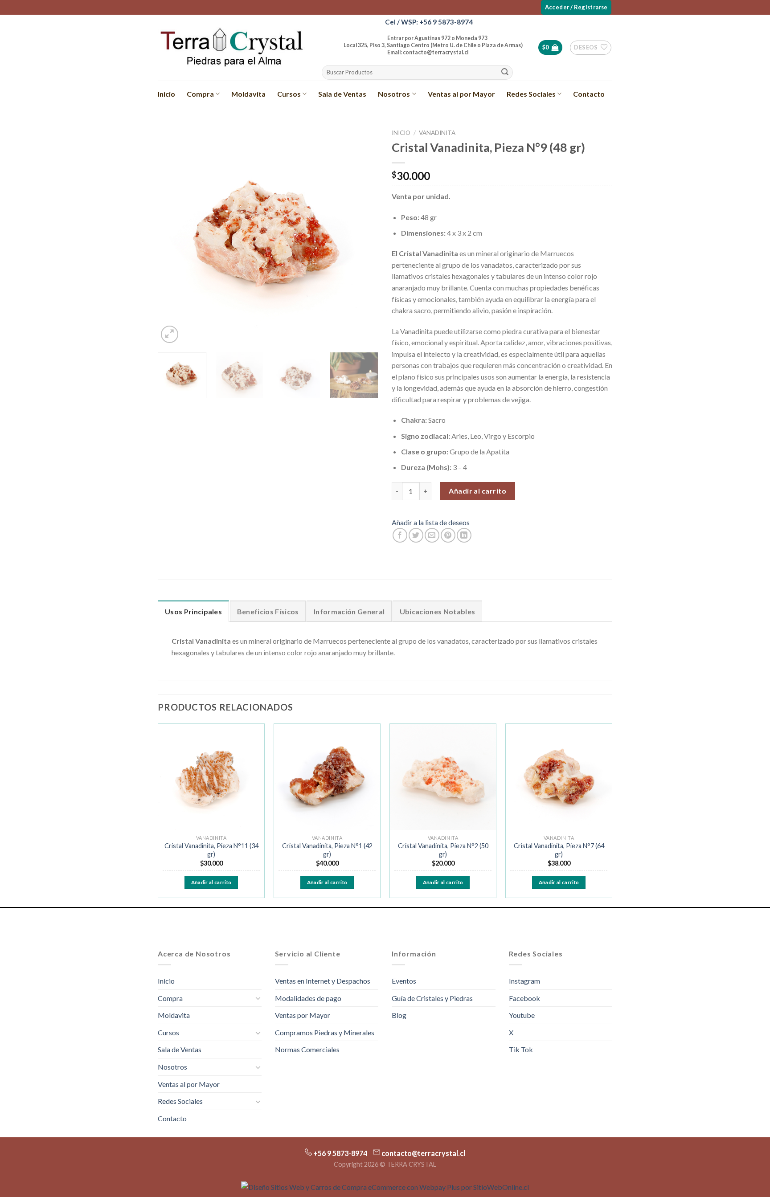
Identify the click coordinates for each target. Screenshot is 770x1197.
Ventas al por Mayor (461, 94)
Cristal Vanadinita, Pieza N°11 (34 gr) (211, 850)
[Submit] (504, 72)
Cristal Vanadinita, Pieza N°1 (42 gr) (327, 850)
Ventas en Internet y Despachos (322, 980)
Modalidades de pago (308, 998)
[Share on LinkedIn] (464, 535)
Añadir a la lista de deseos (431, 522)
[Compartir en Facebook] (400, 535)
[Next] (363, 235)
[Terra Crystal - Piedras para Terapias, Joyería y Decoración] (231, 47)
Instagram (524, 980)
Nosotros (394, 94)
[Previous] (173, 235)
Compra (200, 94)
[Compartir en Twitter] (416, 535)
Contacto (589, 94)
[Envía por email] (432, 535)
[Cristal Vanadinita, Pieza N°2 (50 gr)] (443, 777)
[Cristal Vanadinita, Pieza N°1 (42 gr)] (327, 777)
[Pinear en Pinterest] (448, 535)
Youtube (522, 1015)
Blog (399, 1015)
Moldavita (248, 94)
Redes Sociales (531, 94)
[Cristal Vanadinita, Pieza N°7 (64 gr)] (559, 777)
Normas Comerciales (307, 1049)
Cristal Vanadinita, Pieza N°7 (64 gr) (559, 850)
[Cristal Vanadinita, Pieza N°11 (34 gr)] (211, 777)
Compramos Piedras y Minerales (324, 1032)
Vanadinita (437, 132)
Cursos (289, 94)
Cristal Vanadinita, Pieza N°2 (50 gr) (443, 850)
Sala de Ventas (342, 94)
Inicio (166, 94)
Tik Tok (521, 1049)
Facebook (524, 998)
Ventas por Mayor (302, 1015)
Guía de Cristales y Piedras (432, 998)
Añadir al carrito (477, 490)
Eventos (404, 980)
